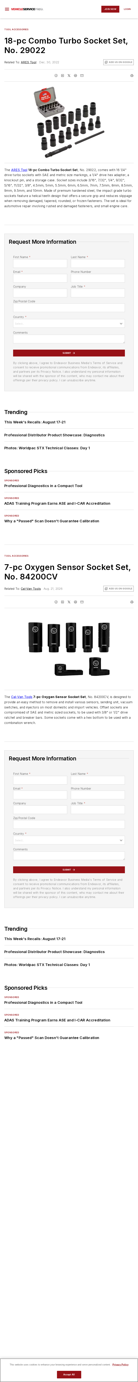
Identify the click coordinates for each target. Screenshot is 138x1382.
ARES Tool (28, 62)
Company (19, 286)
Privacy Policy (120, 1364)
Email (18, 272)
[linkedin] (62, 75)
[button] (7, 9)
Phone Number (81, 272)
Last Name (79, 257)
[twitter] (69, 75)
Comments (20, 332)
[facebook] (56, 75)
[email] (82, 75)
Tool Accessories (16, 29)
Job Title (78, 286)
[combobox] (69, 323)
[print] (132, 75)
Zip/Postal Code (24, 301)
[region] (69, 1370)
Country (20, 317)
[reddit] (75, 75)
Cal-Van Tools (31, 588)
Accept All (69, 1374)
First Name (22, 257)
